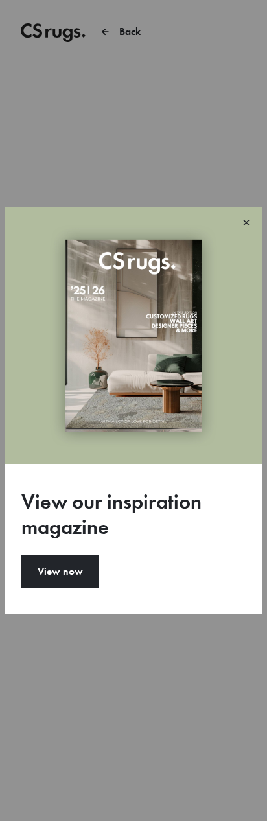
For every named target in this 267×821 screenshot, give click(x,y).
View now (60, 571)
